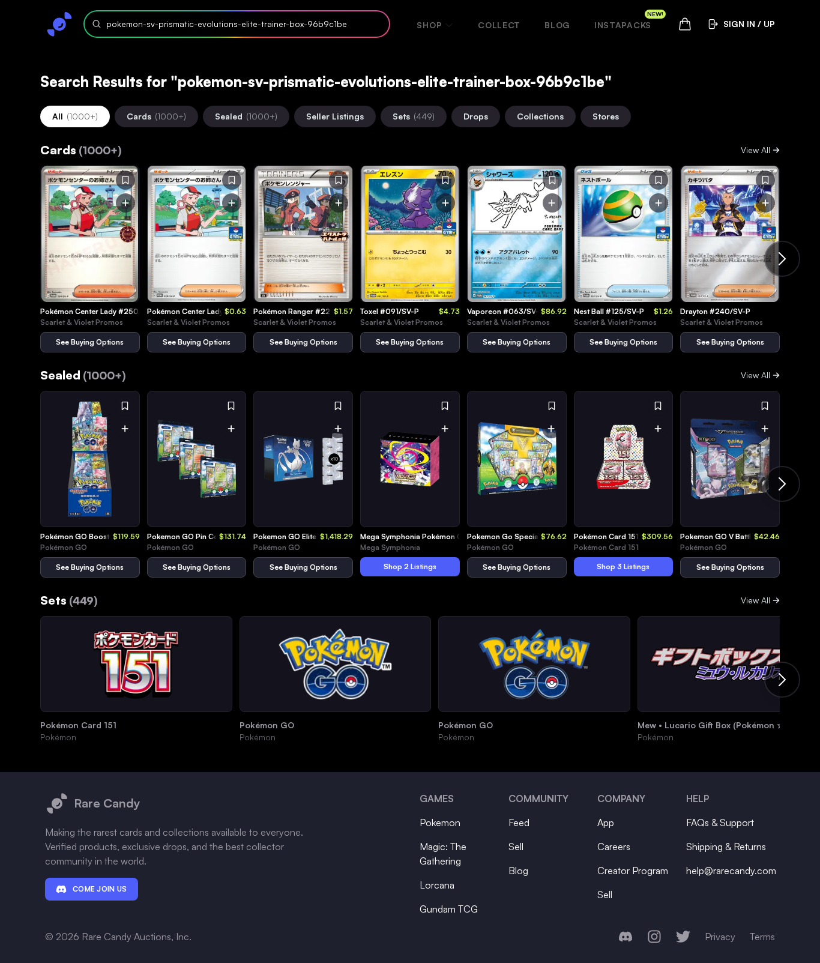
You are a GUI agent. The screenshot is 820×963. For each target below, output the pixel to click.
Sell (515, 847)
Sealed (246, 116)
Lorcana (437, 885)
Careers (613, 847)
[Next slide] (782, 259)
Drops (475, 116)
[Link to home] (59, 24)
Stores (605, 116)
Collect (499, 25)
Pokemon (440, 823)
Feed (518, 823)
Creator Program (632, 871)
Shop (429, 25)
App (605, 823)
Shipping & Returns (726, 847)
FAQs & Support (720, 823)
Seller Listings (335, 116)
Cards (156, 116)
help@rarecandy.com (731, 871)
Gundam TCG (449, 909)
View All (755, 150)
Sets (414, 116)
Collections (540, 116)
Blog (557, 25)
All (75, 116)
